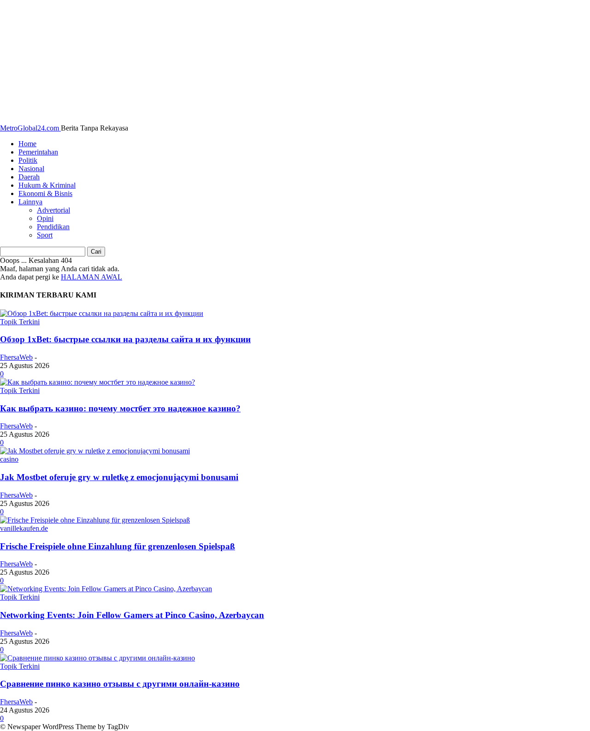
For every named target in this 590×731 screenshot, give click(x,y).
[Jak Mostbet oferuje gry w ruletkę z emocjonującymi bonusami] (95, 451)
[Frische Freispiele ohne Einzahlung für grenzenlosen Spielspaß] (95, 520)
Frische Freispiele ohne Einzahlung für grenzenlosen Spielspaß (117, 546)
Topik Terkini (20, 322)
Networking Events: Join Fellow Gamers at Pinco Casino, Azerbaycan (132, 615)
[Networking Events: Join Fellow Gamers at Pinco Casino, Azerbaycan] (106, 589)
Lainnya (30, 202)
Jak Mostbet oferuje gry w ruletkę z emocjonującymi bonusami (119, 477)
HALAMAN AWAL (91, 277)
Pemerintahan (38, 152)
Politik (27, 160)
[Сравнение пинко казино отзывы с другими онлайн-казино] (97, 658)
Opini (45, 218)
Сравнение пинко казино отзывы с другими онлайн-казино (120, 684)
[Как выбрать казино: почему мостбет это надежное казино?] (97, 382)
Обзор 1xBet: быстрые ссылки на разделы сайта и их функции (125, 339)
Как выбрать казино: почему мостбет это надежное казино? (120, 408)
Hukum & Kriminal (47, 185)
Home (27, 144)
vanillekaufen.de (24, 528)
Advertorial (53, 210)
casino (9, 459)
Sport (45, 235)
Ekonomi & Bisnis (45, 193)
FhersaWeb (16, 357)
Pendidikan (53, 227)
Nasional (31, 168)
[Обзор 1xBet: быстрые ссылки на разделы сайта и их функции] (101, 313)
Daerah (29, 177)
